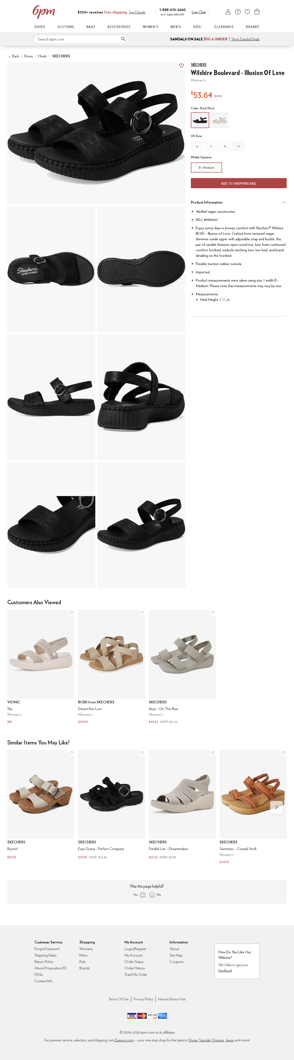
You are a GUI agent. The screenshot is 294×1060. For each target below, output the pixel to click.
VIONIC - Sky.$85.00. (40, 667)
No (159, 894)
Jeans (229, 1040)
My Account (228, 11)
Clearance (224, 27)
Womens (86, 949)
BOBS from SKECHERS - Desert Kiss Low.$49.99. (111, 667)
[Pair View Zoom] (96, 133)
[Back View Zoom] (141, 397)
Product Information (207, 202)
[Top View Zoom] (51, 269)
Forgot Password (46, 949)
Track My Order (135, 974)
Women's (151, 27)
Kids (82, 961)
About (174, 949)
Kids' (197, 27)
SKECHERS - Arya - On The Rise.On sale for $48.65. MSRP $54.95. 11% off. (182, 667)
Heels (42, 56)
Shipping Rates (45, 955)
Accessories (119, 27)
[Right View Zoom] (51, 525)
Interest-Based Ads (172, 999)
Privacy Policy (143, 999)
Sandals (205, 1040)
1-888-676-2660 (172, 9)
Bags (91, 27)
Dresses (218, 1040)
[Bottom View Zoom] (141, 269)
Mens (83, 955)
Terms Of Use (119, 999)
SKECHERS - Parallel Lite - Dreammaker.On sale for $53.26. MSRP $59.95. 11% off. (182, 805)
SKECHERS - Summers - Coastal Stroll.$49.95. (253, 807)
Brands (253, 27)
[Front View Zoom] (141, 525)
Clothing (66, 27)
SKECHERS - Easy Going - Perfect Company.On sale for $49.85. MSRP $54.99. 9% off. (111, 805)
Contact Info (43, 981)
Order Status (134, 961)
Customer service (238, 11)
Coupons (177, 961)
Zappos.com (123, 1040)
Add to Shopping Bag (238, 183)
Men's (176, 27)
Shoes (39, 27)
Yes (135, 894)
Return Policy (43, 961)
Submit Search (123, 39)
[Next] (276, 807)
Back (14, 56)
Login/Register (135, 949)
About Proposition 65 (50, 968)
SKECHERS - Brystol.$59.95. (40, 805)
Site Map (176, 955)
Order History (134, 968)
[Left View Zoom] (51, 397)
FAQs (38, 974)
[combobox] (81, 39)
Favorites (247, 11)
